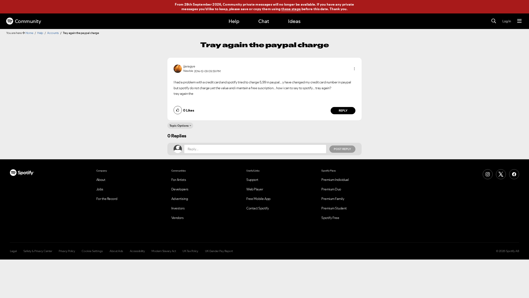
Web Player (254, 189)
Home (29, 33)
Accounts (53, 33)
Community (28, 21)
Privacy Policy (67, 251)
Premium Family (332, 198)
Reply (343, 110)
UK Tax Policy (190, 251)
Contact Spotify (257, 208)
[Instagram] (488, 174)
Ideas (294, 21)
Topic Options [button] (179, 126)
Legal (13, 251)
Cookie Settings (92, 251)
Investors (178, 208)
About (100, 179)
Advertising (179, 198)
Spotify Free (330, 217)
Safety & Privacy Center (37, 251)
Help (234, 21)
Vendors (177, 217)
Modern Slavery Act (163, 251)
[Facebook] (514, 174)
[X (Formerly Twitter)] (501, 174)
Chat (263, 21)
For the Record (106, 198)
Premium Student (334, 208)
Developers (179, 189)
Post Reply (342, 149)
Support (252, 179)
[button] (354, 69)
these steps (291, 9)
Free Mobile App (258, 198)
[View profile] (178, 68)
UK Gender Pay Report (219, 251)
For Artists (178, 179)
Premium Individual (335, 179)
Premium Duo (331, 189)
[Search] (493, 21)
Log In (506, 21)
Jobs (99, 189)
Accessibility (137, 251)
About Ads (116, 251)
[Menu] (519, 21)
